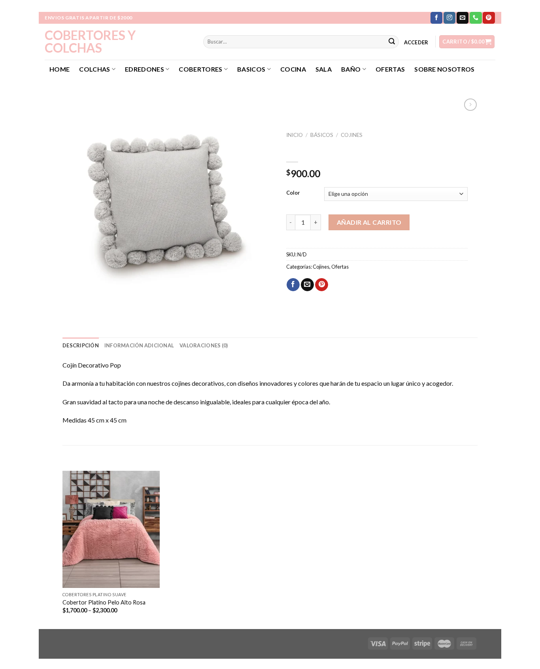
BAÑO (351, 69)
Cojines (352, 135)
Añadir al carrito (369, 222)
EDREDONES (144, 69)
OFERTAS (390, 69)
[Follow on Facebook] (436, 18)
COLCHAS (94, 69)
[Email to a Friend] (307, 285)
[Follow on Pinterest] (489, 18)
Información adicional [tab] (139, 345)
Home (59, 69)
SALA (323, 69)
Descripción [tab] (80, 345)
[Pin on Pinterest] (321, 285)
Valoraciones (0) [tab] (203, 345)
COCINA (293, 69)
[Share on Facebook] (293, 285)
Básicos (321, 135)
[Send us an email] (462, 18)
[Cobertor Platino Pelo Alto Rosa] (111, 529)
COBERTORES (200, 69)
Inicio (294, 135)
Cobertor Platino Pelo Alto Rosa (103, 602)
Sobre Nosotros (444, 69)
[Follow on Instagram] (449, 18)
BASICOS (251, 69)
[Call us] (475, 18)
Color (293, 193)
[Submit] (391, 42)
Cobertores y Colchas (90, 41)
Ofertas (340, 266)
